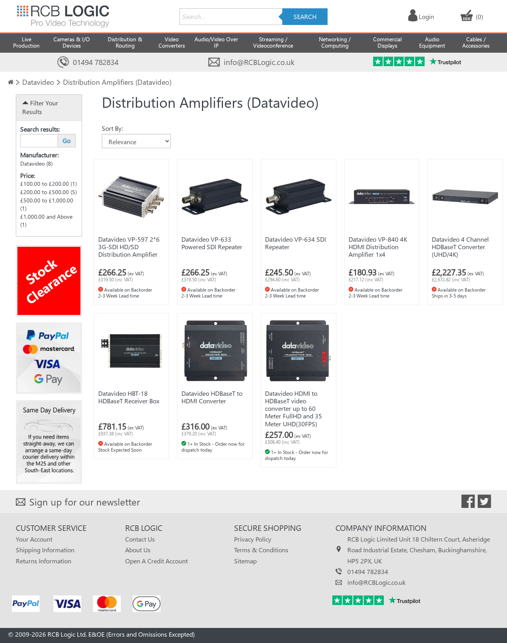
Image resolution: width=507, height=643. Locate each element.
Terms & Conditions (261, 550)
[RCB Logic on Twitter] (484, 502)
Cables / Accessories (476, 42)
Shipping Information (45, 550)
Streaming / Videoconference (273, 42)
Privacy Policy (252, 539)
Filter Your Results (40, 107)
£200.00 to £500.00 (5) (48, 192)
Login (426, 16)
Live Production (26, 42)
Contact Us (140, 539)
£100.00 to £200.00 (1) (48, 183)
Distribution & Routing (125, 42)
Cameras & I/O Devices (71, 42)
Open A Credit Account (156, 561)
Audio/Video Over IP (216, 42)
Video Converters (171, 42)
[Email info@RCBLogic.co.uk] (214, 62)
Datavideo (38, 82)
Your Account (34, 539)
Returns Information (43, 561)
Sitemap (245, 561)
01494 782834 (95, 62)
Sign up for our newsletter (84, 501)
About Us (138, 550)
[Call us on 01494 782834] (63, 62)
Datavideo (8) (36, 163)
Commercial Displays (387, 42)
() (479, 16)
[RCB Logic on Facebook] (468, 502)
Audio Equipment (432, 42)
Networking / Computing (335, 42)
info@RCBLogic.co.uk (259, 62)
